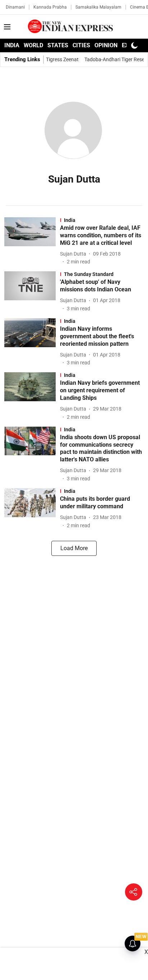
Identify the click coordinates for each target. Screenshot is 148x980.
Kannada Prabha (50, 7)
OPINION (105, 45)
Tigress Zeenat (62, 59)
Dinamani (15, 7)
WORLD (33, 45)
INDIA (11, 45)
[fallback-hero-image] (32, 241)
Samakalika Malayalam (98, 7)
